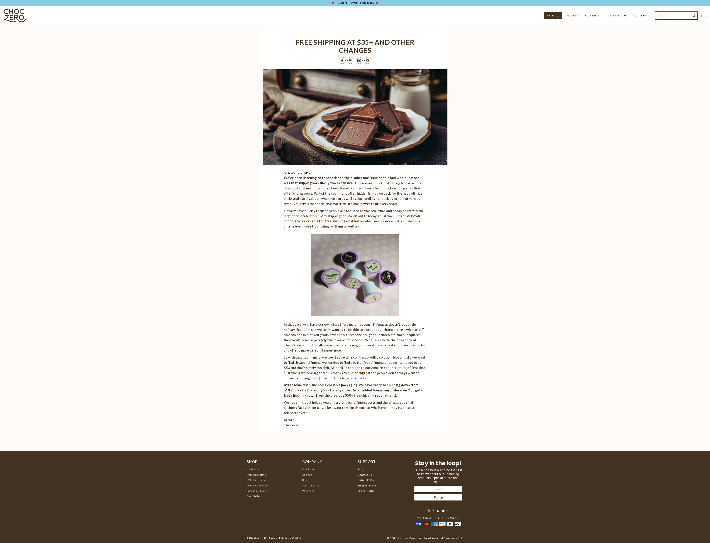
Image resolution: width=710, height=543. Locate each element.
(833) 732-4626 (393, 538)
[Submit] (693, 15)
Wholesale (308, 490)
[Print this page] (367, 60)
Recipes (572, 15)
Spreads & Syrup (257, 490)
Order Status (366, 490)
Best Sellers (254, 496)
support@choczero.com (413, 538)
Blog (305, 480)
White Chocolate (257, 485)
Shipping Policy (367, 485)
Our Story (593, 15)
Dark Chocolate (256, 474)
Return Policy (366, 480)
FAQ (360, 469)
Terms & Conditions (433, 538)
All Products (254, 469)
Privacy (446, 538)
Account (641, 15)
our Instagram (358, 373)
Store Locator (310, 485)
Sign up (438, 497)
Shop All (552, 15)
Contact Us (617, 15)
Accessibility (457, 538)
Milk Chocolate (256, 480)
